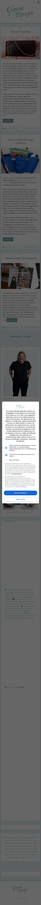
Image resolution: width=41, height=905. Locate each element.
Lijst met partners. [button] (16, 474)
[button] (20, 460)
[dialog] (20, 452)
